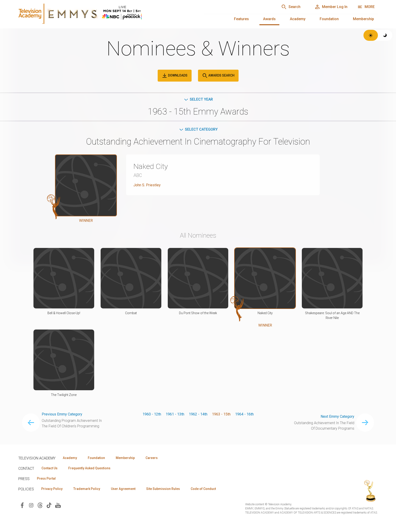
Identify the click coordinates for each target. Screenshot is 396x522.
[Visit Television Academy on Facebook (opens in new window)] (22, 505)
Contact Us (49, 468)
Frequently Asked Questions (89, 468)
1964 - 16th (244, 414)
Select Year (201, 99)
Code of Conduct (203, 489)
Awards (269, 19)
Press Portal (46, 478)
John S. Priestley (147, 185)
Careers (152, 458)
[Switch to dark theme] (385, 35)
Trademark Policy (86, 489)
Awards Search (221, 75)
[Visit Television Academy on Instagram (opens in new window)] (31, 505)
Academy (297, 19)
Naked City (150, 166)
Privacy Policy (52, 489)
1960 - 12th (152, 414)
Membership (363, 19)
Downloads (177, 75)
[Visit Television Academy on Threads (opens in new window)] (40, 505)
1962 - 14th (198, 414)
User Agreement (123, 489)
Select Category (201, 129)
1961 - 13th (175, 414)
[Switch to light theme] (370, 35)
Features (241, 19)
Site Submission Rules (163, 489)
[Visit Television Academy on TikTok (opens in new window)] (49, 505)
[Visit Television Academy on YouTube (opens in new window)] (58, 505)
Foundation (329, 19)
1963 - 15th (221, 414)
